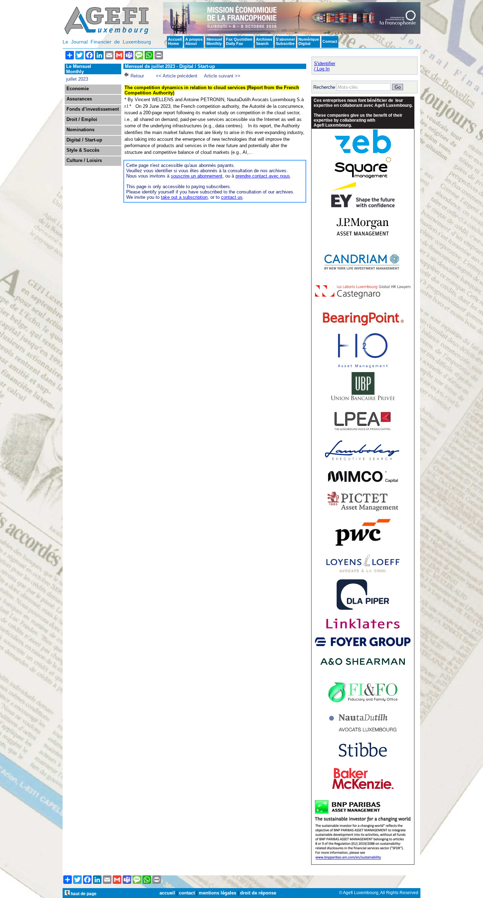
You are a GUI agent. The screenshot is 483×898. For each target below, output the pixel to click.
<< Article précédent (176, 76)
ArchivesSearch (264, 41)
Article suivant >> (222, 76)
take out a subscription (184, 197)
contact (187, 893)
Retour (137, 76)
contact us (232, 197)
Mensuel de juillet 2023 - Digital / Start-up (170, 66)
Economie (77, 88)
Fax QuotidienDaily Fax (239, 41)
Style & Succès (82, 150)
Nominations (80, 129)
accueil (167, 893)
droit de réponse (258, 893)
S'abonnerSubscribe (285, 41)
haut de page (83, 893)
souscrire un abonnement (196, 176)
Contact (329, 41)
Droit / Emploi (81, 119)
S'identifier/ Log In (324, 66)
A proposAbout (194, 41)
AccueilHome (175, 41)
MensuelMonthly (214, 41)
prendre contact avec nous (262, 176)
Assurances (79, 99)
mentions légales (217, 893)
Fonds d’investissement (92, 109)
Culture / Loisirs (84, 160)
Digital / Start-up (84, 140)
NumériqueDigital (308, 41)
